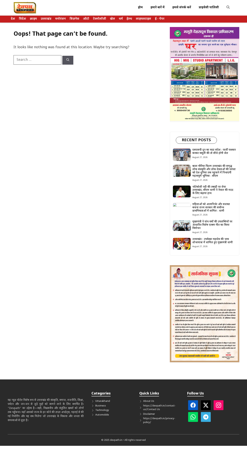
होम (140, 8)
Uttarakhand (102, 401)
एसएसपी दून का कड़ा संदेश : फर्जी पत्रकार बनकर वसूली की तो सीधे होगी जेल (214, 151)
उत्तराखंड (46, 19)
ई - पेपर (159, 19)
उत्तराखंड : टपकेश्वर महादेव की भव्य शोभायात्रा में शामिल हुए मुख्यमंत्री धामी (212, 240)
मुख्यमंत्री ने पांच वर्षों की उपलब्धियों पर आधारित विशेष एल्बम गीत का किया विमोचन (212, 225)
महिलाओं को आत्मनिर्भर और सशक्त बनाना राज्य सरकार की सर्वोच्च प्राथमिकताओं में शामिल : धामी (211, 208)
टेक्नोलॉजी (99, 19)
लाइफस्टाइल (143, 19)
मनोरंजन (60, 19)
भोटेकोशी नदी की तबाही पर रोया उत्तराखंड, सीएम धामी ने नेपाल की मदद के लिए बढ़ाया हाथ (212, 190)
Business (100, 405)
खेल (112, 19)
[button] (228, 7)
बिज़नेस (74, 19)
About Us (148, 401)
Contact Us (153, 409)
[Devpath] (25, 7)
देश (13, 19)
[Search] (67, 60)
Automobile (102, 414)
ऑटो (86, 19)
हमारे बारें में (158, 8)
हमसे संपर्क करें (181, 8)
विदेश (22, 19)
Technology (102, 410)
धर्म (121, 19)
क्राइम (33, 19)
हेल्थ (129, 19)
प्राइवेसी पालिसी (209, 8)
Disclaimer (149, 414)
